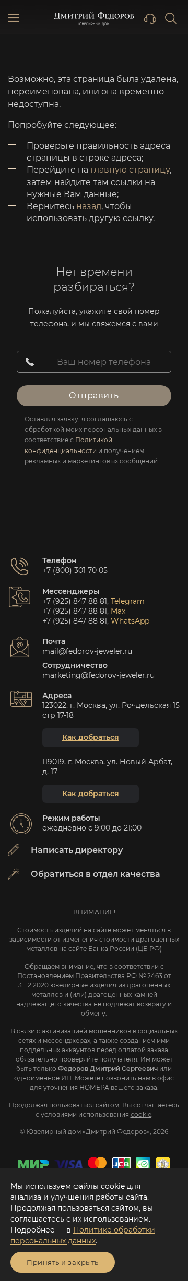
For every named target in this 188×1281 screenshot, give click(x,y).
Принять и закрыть (63, 1262)
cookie (141, 1114)
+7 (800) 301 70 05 (75, 570)
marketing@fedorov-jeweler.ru (98, 675)
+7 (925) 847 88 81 (74, 601)
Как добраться (90, 737)
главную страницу (130, 170)
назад (88, 206)
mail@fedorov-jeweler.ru (87, 651)
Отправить (94, 395)
